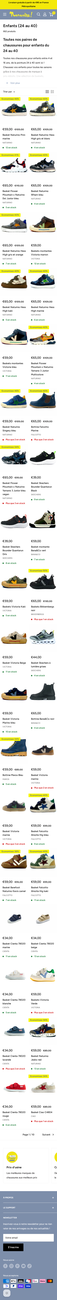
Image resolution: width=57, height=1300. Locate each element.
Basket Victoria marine (11, 833)
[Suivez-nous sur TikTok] (29, 1266)
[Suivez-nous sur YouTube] (23, 1266)
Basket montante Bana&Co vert (40, 548)
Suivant (46, 1134)
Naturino (7, 143)
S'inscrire (13, 1247)
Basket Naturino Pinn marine (14, 136)
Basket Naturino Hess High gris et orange (14, 253)
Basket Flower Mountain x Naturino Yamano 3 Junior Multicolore (42, 369)
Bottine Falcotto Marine (40, 428)
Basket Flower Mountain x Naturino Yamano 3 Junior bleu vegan (14, 489)
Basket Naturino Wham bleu (39, 193)
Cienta (6, 951)
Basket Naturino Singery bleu (11, 428)
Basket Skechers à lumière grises (41, 664)
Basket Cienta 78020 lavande (14, 1058)
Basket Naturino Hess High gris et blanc (42, 136)
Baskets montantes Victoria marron (41, 253)
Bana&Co (35, 554)
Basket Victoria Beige (14, 662)
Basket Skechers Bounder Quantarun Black (41, 487)
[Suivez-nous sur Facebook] (5, 1266)
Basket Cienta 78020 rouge (14, 1114)
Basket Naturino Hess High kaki (14, 309)
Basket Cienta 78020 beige (42, 945)
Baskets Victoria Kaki (14, 606)
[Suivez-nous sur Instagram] (11, 1266)
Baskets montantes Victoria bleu (13, 365)
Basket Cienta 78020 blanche (14, 1001)
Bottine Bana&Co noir (42, 718)
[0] (51, 14)
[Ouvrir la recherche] (38, 14)
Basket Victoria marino (39, 777)
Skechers (36, 494)
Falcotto (36, 435)
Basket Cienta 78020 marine (14, 945)
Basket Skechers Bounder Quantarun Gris (13, 550)
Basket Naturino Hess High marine (42, 309)
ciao (33, 1116)
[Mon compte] (44, 14)
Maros (6, 779)
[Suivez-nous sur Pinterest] (17, 1266)
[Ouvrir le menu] (4, 14)
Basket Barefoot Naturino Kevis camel (14, 889)
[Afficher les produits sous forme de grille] (47, 91)
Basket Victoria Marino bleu (11, 720)
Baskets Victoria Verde (40, 1001)
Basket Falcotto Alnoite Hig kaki (39, 889)
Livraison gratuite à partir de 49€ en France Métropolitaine (28, 4)
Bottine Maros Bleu (13, 775)
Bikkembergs (37, 614)
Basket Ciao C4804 (41, 1112)
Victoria (35, 259)
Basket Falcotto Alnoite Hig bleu (39, 833)
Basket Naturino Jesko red (39, 1058)
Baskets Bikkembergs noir (42, 608)
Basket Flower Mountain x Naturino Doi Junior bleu (14, 195)
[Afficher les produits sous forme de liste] (52, 91)
